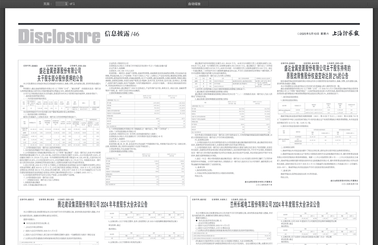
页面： (48, 4)
